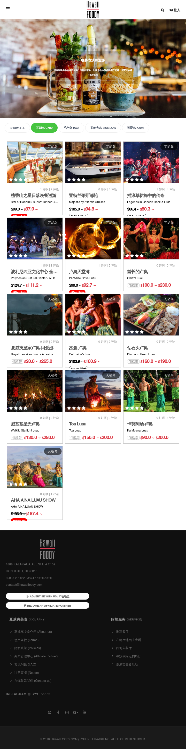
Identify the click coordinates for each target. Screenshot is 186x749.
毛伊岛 (71, 127)
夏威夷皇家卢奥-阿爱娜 (32, 347)
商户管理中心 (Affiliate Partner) (36, 656)
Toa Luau (77, 424)
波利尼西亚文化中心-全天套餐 (38, 271)
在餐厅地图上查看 (128, 639)
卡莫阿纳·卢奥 (140, 424)
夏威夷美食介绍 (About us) (33, 631)
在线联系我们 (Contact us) (32, 680)
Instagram (28, 694)
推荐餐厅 (122, 631)
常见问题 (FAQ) (25, 664)
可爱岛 (135, 127)
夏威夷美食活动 (127, 664)
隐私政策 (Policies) (27, 647)
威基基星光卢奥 (25, 424)
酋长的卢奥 (137, 271)
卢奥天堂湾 (79, 271)
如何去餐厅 (124, 647)
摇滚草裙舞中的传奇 (145, 195)
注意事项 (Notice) (26, 672)
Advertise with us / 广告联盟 (49, 596)
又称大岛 (103, 127)
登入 (176, 9)
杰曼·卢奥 (77, 347)
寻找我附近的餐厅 (128, 656)
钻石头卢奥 (137, 347)
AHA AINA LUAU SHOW (33, 500)
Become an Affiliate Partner (48, 605)
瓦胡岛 (44, 127)
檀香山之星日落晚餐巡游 (33, 195)
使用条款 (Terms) (26, 639)
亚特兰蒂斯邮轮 (83, 195)
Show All (17, 128)
